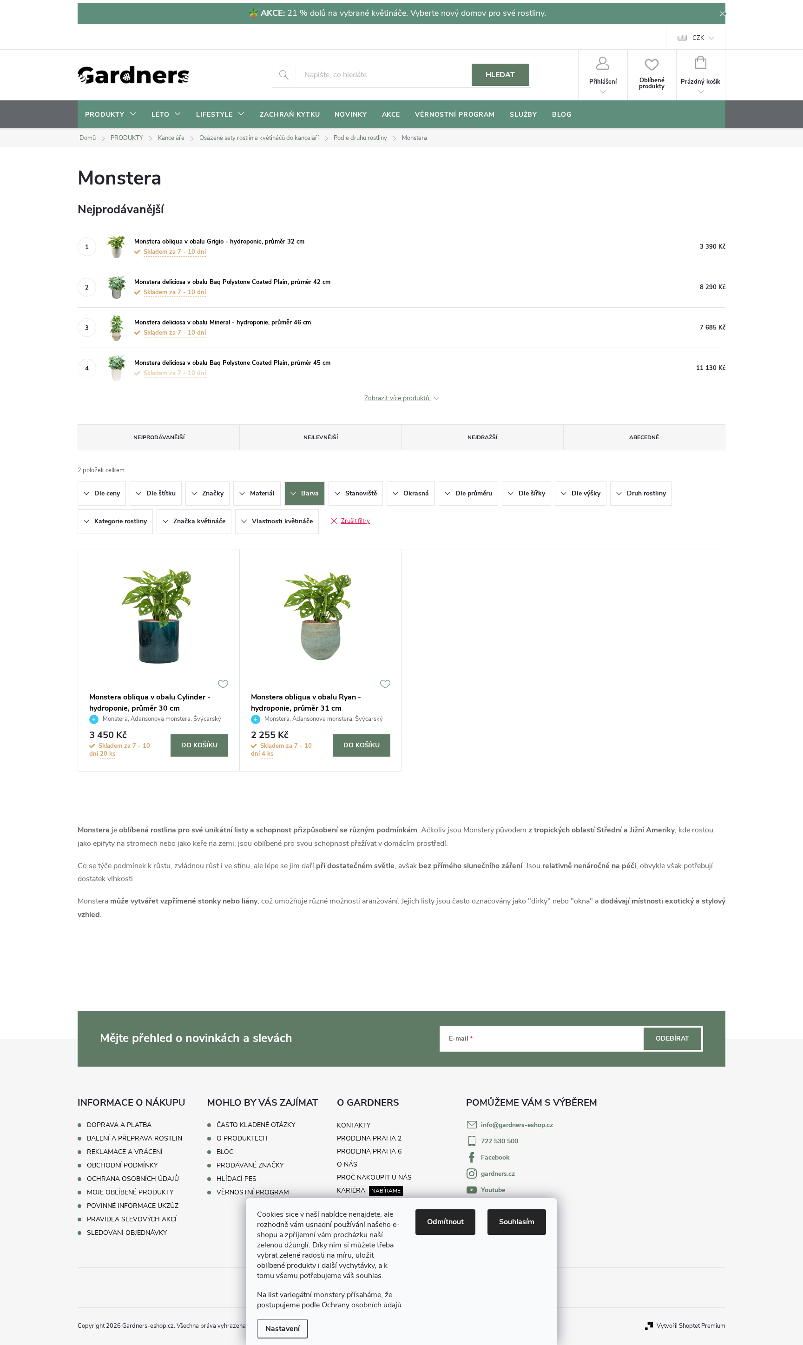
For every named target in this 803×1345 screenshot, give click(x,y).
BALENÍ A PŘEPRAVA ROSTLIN (134, 1138)
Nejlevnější (320, 437)
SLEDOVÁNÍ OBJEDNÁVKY (127, 1232)
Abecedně (644, 437)
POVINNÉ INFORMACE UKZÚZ (132, 1205)
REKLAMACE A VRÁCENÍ (125, 1151)
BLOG (225, 1152)
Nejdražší (482, 437)
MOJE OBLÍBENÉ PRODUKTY (130, 1192)
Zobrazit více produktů (397, 398)
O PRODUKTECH (242, 1138)
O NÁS (347, 1164)
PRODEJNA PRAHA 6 (369, 1151)
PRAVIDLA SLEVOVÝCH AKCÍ (132, 1219)
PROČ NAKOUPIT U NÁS (374, 1177)
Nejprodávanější (158, 437)
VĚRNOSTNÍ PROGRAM (253, 1192)
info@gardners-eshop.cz (517, 1125)
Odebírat (672, 1038)
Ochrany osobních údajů (362, 1305)
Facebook (495, 1157)
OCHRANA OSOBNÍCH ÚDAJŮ (133, 1178)
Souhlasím (516, 1222)
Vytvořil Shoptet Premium (691, 1326)
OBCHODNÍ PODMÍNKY (122, 1165)
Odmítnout (445, 1222)
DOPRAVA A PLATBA (119, 1125)
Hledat (500, 75)
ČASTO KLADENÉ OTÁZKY (256, 1125)
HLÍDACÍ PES (237, 1179)
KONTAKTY (353, 1125)
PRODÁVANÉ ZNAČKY (250, 1165)
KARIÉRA (351, 1190)
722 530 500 (499, 1141)
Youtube (493, 1190)
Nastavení (282, 1329)
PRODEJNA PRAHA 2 (369, 1138)
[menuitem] (111, 114)
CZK (698, 38)
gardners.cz (498, 1173)
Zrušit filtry (355, 521)
